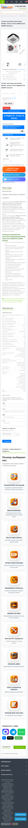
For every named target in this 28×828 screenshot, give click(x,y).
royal (19, 298)
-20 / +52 (24, 326)
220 (25, 338)
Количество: (6, 159)
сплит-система (7, 298)
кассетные (20, 300)
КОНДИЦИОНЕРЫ (22, 16)
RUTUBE (10, 737)
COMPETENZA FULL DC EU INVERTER (21, 350)
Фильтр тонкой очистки (22, 356)
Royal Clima (23, 367)
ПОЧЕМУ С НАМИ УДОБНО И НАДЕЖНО (13, 194)
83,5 (25, 323)
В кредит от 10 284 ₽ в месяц (14, 117)
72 (25, 319)
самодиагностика (20, 386)
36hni (11, 300)
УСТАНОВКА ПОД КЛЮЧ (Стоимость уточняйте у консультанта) (12, 127)
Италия (24, 368)
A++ (25, 329)
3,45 (25, 339)
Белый (24, 389)
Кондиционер (22, 370)
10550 (24, 336)
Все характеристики (21, 69)
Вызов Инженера (20, 814)
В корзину (6, 108)
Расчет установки (20, 819)
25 (25, 321)
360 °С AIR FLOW (23, 387)
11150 (24, 334)
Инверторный (22, 331)
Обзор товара (6, 188)
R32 (25, 359)
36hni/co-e (6, 300)
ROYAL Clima (13, 98)
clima (22, 298)
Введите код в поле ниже (7, 430)
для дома (20, 364)
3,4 (25, 341)
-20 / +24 (24, 324)
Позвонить (19, 737)
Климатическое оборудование (10, 16)
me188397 (19, 302)
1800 (25, 343)
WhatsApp (21, 732)
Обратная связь (22, 8)
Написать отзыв (19, 747)
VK (4, 737)
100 (25, 344)
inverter (15, 300)
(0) (14, 93)
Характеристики (6, 191)
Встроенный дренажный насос (21, 380)
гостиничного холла (21, 362)
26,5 (25, 318)
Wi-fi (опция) (23, 373)
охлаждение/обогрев (21, 348)
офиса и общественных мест (21, 364)
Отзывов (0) (5, 198)
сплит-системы (6, 302)
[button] (11, 2)
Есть (25, 328)
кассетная (14, 298)
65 (25, 333)
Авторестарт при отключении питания (21, 377)
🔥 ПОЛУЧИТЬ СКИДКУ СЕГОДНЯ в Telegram (12, 169)
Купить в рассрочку (14, 111)
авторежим (23, 375)
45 (25, 315)
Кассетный (23, 353)
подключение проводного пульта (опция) (21, 384)
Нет (25, 346)
